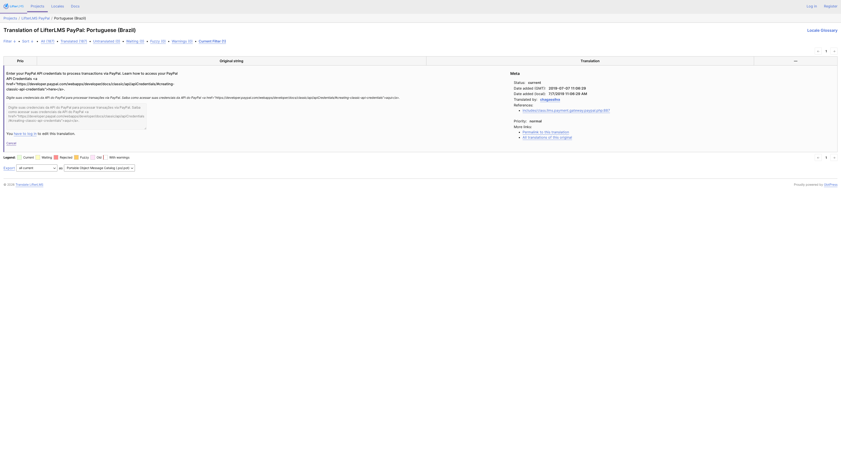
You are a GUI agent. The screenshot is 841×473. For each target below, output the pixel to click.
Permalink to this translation (546, 132)
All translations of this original (547, 137)
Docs (75, 6)
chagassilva (550, 99)
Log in (812, 6)
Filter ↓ (10, 41)
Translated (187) (73, 41)
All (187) (48, 41)
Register (830, 6)
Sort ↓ (28, 41)
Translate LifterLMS (29, 184)
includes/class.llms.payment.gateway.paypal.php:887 (566, 110)
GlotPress (830, 184)
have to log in (25, 133)
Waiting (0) (135, 41)
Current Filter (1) (212, 41)
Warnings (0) (182, 41)
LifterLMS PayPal (35, 18)
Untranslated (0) (106, 41)
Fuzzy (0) (158, 41)
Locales (57, 6)
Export (9, 168)
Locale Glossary (822, 30)
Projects (37, 6)
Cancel (11, 143)
